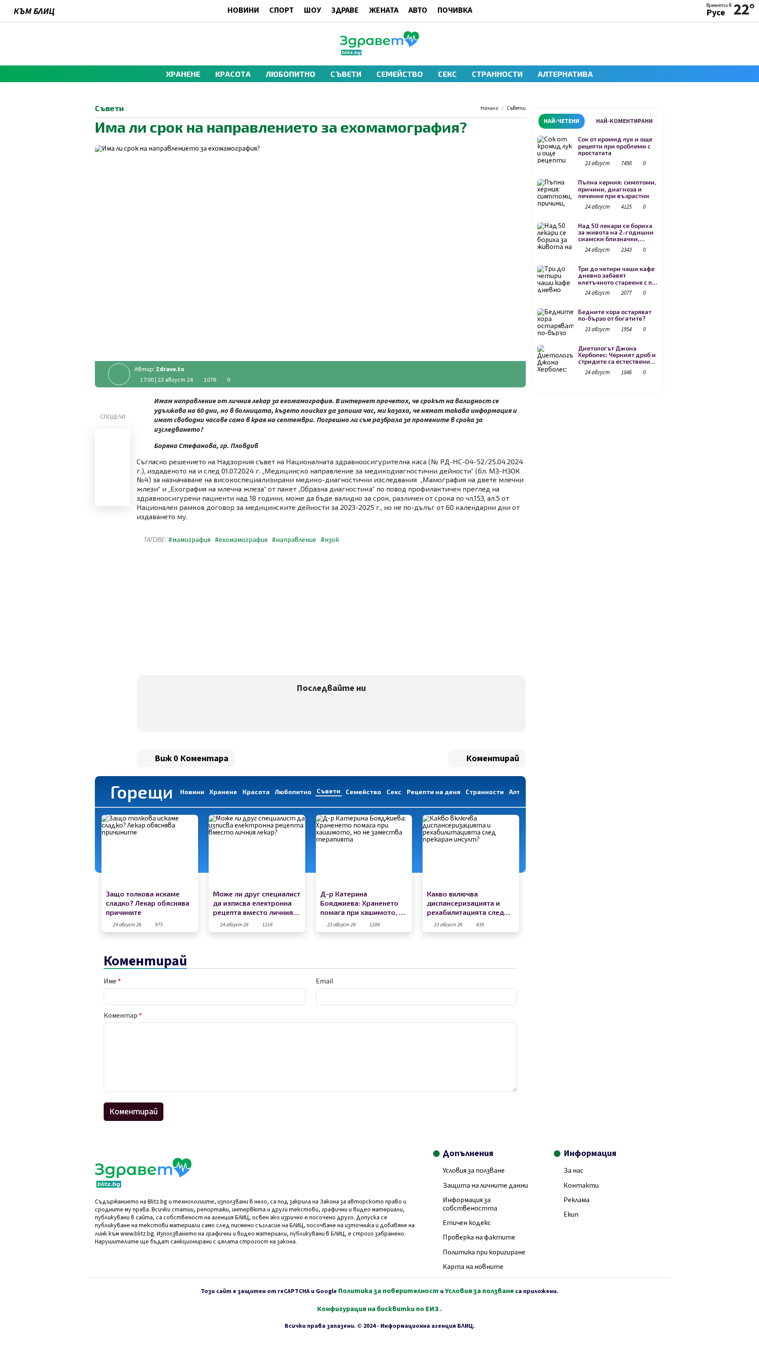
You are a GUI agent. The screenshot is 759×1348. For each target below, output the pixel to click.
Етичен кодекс (467, 1223)
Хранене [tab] (223, 791)
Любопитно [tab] (293, 791)
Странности (497, 74)
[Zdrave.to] (379, 53)
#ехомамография (241, 539)
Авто (417, 11)
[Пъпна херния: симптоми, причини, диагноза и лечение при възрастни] (555, 192)
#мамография (189, 539)
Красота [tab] (256, 791)
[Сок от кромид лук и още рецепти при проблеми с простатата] (555, 149)
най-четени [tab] (561, 121)
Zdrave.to (170, 369)
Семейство (399, 74)
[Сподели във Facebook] (112, 439)
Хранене (183, 74)
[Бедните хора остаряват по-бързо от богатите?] (555, 322)
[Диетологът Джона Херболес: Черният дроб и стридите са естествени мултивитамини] (555, 358)
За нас (573, 1170)
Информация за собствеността (470, 1204)
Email (324, 981)
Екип (571, 1214)
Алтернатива (565, 74)
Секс (447, 74)
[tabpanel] (598, 257)
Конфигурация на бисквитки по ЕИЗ (378, 1309)
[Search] (660, 44)
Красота (233, 74)
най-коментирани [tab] (624, 121)
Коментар (123, 1015)
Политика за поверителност (388, 1291)
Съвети (345, 74)
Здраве (345, 11)
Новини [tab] (192, 791)
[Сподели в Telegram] (112, 461)
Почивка (454, 11)
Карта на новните (473, 1267)
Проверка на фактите (479, 1237)
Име (112, 981)
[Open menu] (99, 44)
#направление (294, 539)
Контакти (581, 1185)
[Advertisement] (231, 611)
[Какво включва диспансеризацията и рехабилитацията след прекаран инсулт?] (471, 851)
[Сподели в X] (112, 484)
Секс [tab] (394, 791)
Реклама (576, 1200)
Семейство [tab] (363, 791)
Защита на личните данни (485, 1185)
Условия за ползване (474, 1170)
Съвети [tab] (328, 791)
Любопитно (290, 74)
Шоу (312, 11)
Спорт (281, 11)
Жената (383, 11)
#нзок (330, 539)
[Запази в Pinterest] (112, 496)
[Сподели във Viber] (112, 450)
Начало (489, 108)
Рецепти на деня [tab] (433, 791)
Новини (243, 11)
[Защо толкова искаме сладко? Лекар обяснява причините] (149, 851)
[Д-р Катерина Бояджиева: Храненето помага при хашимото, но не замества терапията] (364, 851)
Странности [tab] (485, 791)
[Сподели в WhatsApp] (112, 473)
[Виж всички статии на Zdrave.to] (119, 374)
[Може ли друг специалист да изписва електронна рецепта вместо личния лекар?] (257, 851)
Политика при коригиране (484, 1252)
